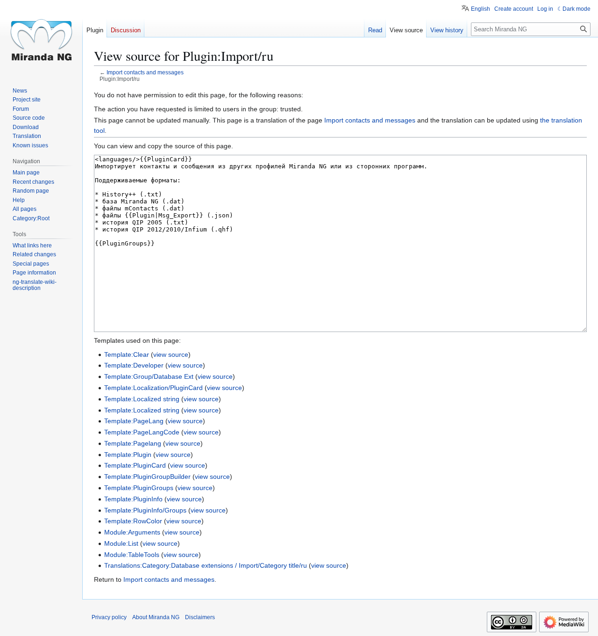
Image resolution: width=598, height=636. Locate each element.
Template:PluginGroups (138, 487)
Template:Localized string (141, 399)
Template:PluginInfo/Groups (145, 510)
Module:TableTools (131, 554)
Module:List (121, 543)
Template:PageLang (134, 421)
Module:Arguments (132, 532)
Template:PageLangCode (141, 432)
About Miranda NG (155, 617)
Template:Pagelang (132, 443)
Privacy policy (109, 617)
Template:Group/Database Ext (148, 376)
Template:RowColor (133, 521)
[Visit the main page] (41, 37)
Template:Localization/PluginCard (153, 387)
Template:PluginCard (135, 465)
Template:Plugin (127, 454)
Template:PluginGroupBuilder (147, 476)
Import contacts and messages (145, 72)
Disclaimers (200, 617)
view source (170, 354)
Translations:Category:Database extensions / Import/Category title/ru (205, 565)
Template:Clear (126, 354)
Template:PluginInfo (133, 499)
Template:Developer (134, 365)
